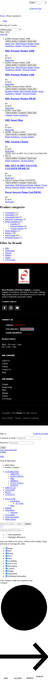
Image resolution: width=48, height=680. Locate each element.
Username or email (8, 438)
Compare (22, 41)
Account (18, 678)
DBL (7, 248)
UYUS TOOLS (16, 483)
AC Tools (19, 503)
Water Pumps (10, 519)
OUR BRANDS (12, 472)
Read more (9, 60)
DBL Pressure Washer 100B (19, 51)
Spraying (40, 187)
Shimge (8, 255)
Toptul (7, 257)
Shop (6, 678)
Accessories (10, 212)
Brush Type (10, 44)
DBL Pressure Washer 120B (19, 74)
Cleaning (8, 115)
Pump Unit (30, 187)
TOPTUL (14, 485)
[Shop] (6, 675)
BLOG (8, 492)
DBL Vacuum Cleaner (16, 141)
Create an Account (40, 433)
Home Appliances (20, 115)
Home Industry (11, 231)
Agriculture (9, 185)
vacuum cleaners (27, 137)
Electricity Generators (14, 219)
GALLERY (10, 490)
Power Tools (10, 235)
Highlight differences (16, 537)
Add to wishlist (11, 41)
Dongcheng (10, 251)
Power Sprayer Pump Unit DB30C (23, 192)
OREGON (14, 474)
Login (3, 447)
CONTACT (10, 494)
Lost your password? (8, 450)
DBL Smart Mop (14, 120)
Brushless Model (12, 91)
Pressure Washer (29, 46)
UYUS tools (10, 260)
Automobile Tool (12, 217)
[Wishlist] (30, 675)
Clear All (3, 34)
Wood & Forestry (12, 238)
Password (4, 443)
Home (2, 16)
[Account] (18, 675)
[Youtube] (17, 307)
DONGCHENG (17, 476)
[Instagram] (10, 307)
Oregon (8, 253)
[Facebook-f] (4, 307)
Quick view (32, 41)
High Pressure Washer (24, 44)
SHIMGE (14, 481)
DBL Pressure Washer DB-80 (20, 98)
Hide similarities (14, 535)
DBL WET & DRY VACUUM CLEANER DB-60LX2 (21, 167)
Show (2, 32)
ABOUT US (10, 488)
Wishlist (30, 678)
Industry (18, 46)
